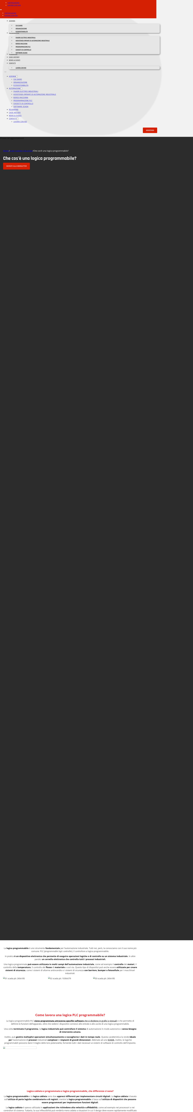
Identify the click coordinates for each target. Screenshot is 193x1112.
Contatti (12, 63)
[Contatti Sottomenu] (17, 119)
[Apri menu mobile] (1, 9)
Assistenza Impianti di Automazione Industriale (33, 41)
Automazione (14, 88)
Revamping (13, 54)
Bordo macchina (21, 44)
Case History (14, 57)
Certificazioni (13, 3)
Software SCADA (21, 53)
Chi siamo (19, 26)
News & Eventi (14, 60)
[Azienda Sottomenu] (16, 21)
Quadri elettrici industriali (26, 38)
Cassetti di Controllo (23, 50)
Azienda (12, 21)
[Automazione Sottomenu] (21, 88)
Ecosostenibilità (22, 32)
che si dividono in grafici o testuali (100, 1020)
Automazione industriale (21, 150)
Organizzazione (21, 29)
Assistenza (150, 130)
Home (6, 150)
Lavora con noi (14, 5)
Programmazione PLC (23, 47)
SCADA (111, 1040)
